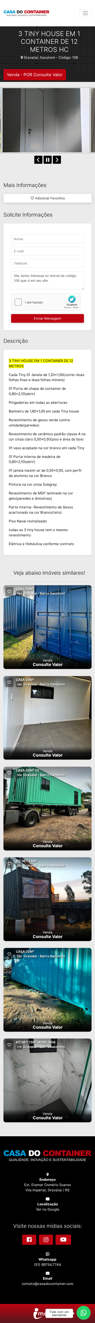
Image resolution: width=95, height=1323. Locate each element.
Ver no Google (47, 1209)
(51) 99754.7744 (47, 1264)
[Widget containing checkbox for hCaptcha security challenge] (46, 302)
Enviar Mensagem (47, 318)
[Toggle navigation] (85, 13)
